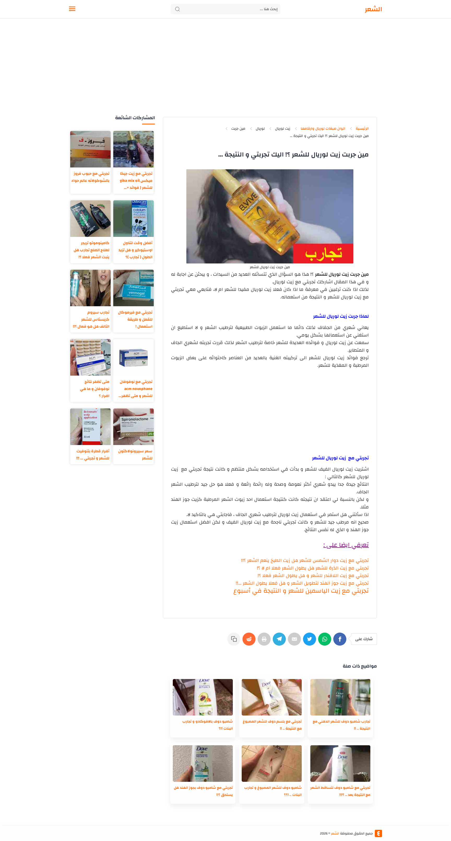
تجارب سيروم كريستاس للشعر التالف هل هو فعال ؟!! (91, 319)
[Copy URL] (234, 642)
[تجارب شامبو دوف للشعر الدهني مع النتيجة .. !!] (340, 697)
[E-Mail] (295, 642)
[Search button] (177, 9)
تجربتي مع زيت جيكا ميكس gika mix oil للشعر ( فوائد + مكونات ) (136, 180)
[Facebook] (340, 642)
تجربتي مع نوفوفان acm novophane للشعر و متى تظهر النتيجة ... (136, 388)
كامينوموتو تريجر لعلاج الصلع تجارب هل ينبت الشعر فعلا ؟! (91, 250)
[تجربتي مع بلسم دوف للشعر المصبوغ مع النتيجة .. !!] (272, 697)
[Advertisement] (225, 72)
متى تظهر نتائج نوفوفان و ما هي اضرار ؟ (94, 388)
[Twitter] (310, 642)
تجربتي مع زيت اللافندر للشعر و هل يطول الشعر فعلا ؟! (313, 575)
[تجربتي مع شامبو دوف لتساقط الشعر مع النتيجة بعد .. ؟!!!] (340, 763)
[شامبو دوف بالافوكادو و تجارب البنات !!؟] (203, 697)
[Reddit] (250, 642)
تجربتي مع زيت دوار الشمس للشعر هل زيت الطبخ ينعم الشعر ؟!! (305, 560)
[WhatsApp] (325, 642)
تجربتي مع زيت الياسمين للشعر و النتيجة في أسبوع (301, 591)
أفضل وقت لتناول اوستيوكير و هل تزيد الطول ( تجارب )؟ (135, 250)
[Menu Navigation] (72, 9)
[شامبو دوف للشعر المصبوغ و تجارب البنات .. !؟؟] (272, 763)
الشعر (373, 9)
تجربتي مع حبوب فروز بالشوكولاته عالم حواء (90, 177)
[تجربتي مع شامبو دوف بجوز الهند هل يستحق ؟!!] (203, 763)
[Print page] (265, 642)
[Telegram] (280, 642)
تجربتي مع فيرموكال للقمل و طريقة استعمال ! (135, 319)
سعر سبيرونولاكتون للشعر (135, 455)
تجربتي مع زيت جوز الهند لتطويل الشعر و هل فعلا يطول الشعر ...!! (302, 583)
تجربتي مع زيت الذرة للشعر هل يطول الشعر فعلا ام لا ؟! (313, 568)
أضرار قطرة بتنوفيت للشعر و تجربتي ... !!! (92, 455)
